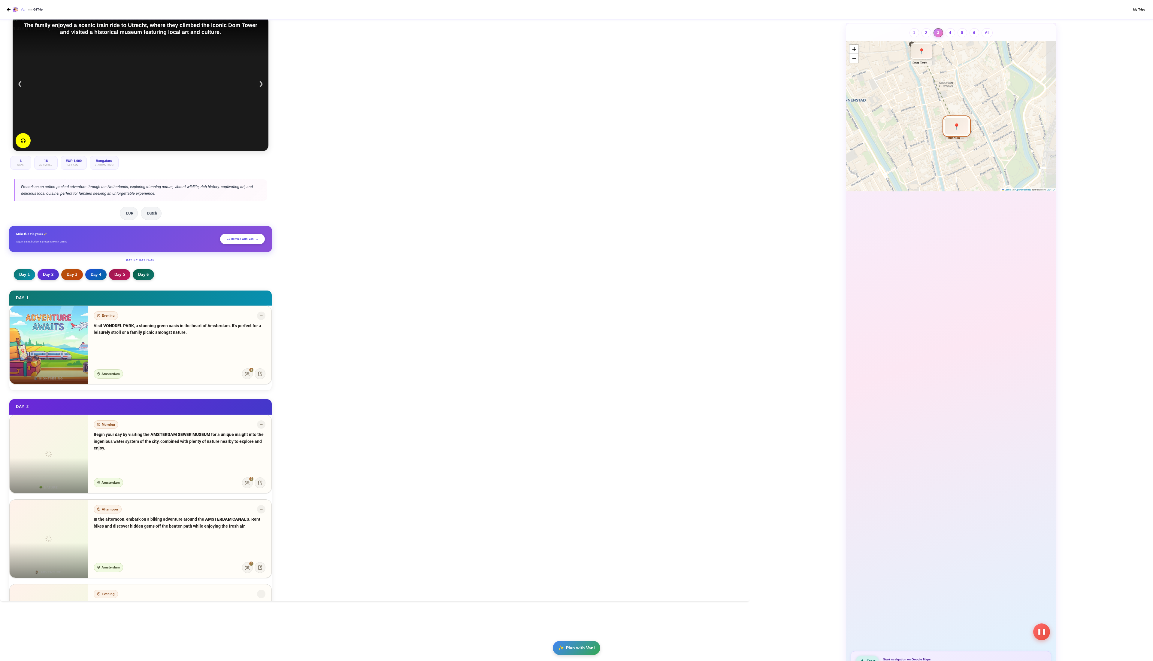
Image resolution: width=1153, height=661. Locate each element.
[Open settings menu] (1132, 9)
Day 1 (24, 274)
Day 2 (48, 274)
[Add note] (260, 373)
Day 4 (96, 274)
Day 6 (143, 274)
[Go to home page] (15, 10)
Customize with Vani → (242, 238)
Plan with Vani (580, 647)
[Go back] (8, 9)
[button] (951, 117)
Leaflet (1007, 189)
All (987, 33)
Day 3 (72, 274)
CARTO (1051, 189)
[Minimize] (261, 316)
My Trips (1139, 9)
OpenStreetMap (1023, 189)
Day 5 (119, 274)
